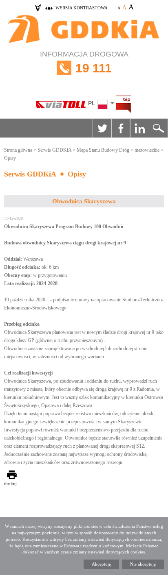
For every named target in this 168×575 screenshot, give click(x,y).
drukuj (10, 483)
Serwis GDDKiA (54, 150)
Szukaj (158, 128)
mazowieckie (147, 150)
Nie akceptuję (143, 564)
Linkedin (139, 128)
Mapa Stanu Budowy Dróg (103, 150)
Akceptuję (101, 564)
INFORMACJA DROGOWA (84, 62)
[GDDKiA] (84, 30)
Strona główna (18, 150)
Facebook (120, 128)
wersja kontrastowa (81, 7)
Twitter (102, 128)
